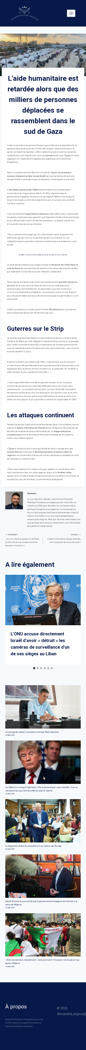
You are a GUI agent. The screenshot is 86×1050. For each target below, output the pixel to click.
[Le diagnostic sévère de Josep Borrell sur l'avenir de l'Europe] (43, 820)
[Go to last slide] (9, 620)
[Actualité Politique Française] (24, 13)
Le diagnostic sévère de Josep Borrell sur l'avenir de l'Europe (33, 846)
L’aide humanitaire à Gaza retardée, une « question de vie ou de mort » (64, 538)
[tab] (34, 668)
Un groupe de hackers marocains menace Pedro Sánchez (32, 732)
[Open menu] (71, 13)
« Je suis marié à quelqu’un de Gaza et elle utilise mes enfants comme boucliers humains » (22, 540)
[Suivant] (77, 620)
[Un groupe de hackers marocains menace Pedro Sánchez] (43, 706)
